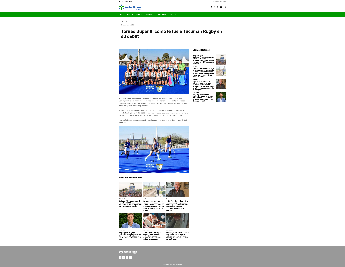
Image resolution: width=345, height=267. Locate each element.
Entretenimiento (124, 198)
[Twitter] (217, 7)
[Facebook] (211, 7)
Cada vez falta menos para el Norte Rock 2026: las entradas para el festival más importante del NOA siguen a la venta (130, 203)
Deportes (125, 22)
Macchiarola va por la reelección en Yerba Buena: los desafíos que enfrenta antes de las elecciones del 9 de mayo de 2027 (130, 236)
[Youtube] (221, 7)
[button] (225, 7)
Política (145, 198)
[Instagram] (214, 7)
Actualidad (122, 230)
